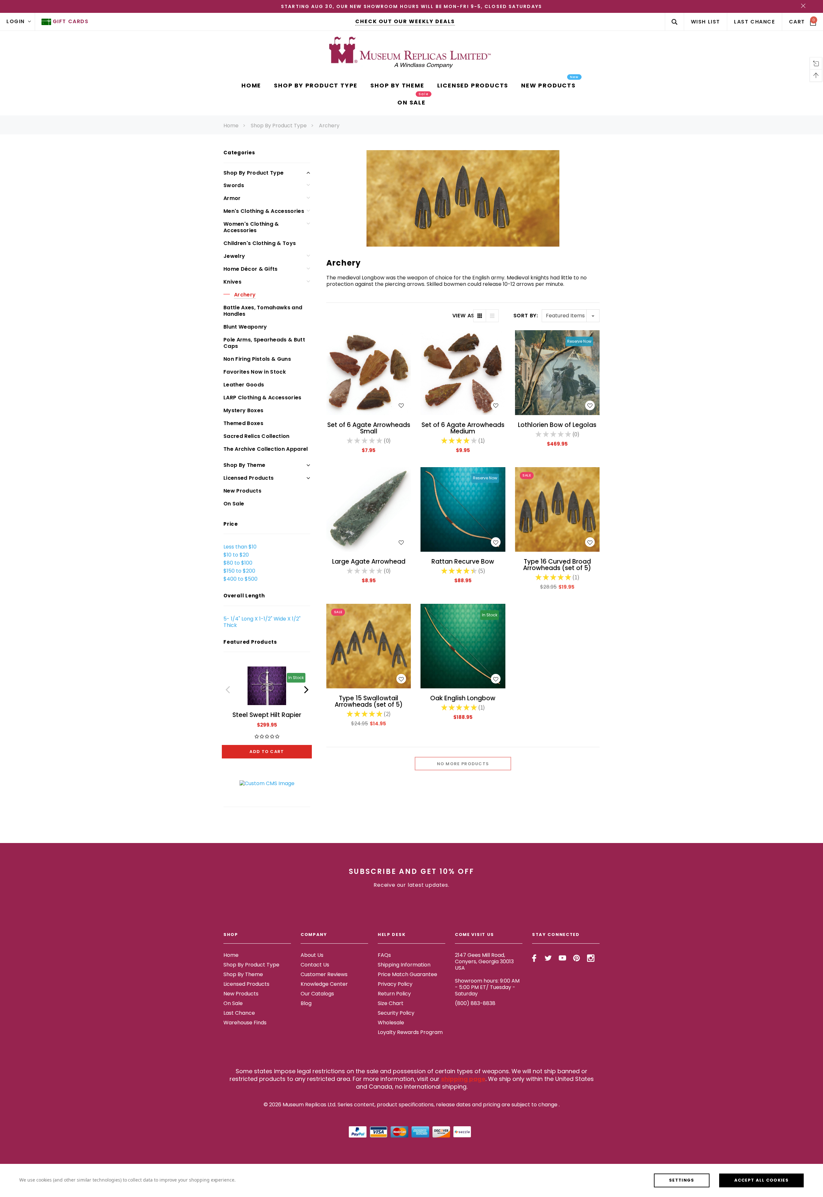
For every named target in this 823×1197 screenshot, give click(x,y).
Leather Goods (243, 384)
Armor (232, 198)
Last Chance (239, 1013)
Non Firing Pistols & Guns (257, 359)
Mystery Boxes (243, 410)
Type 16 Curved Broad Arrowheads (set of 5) (557, 564)
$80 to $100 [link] (237, 563)
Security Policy (396, 1013)
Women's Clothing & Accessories (251, 227)
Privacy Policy (395, 984)
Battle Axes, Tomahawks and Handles (262, 311)
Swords (233, 185)
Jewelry (234, 256)
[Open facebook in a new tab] (534, 958)
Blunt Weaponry (245, 327)
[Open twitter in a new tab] (548, 958)
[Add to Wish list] (401, 405)
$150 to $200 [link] (239, 571)
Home (231, 125)
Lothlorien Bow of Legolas (557, 425)
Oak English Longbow (462, 698)
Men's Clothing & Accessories (263, 211)
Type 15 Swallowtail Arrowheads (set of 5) (369, 701)
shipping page (463, 1079)
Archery (329, 125)
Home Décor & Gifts (250, 269)
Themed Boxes (243, 423)
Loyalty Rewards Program (410, 1032)
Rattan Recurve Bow (462, 561)
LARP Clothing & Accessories (262, 397)
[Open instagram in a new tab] (591, 958)
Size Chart (390, 1003)
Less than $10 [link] (240, 546)
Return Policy (394, 993)
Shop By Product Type (279, 125)
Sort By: (525, 315)
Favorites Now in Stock (254, 372)
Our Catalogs (317, 993)
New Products (242, 490)
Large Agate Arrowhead (368, 561)
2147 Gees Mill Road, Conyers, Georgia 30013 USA (484, 961)
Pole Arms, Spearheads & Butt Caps (264, 343)
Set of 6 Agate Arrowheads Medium (462, 428)
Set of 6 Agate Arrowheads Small (368, 428)
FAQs (384, 955)
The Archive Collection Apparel (265, 449)
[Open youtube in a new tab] (562, 958)
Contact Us (315, 964)
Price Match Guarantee (407, 974)
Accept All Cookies (761, 1180)
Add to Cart (266, 751)
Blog (306, 1003)
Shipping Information (404, 964)
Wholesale (391, 1022)
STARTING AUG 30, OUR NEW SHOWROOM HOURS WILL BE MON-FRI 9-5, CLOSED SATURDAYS (411, 6)
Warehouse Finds (245, 1022)
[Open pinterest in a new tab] (577, 958)
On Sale (233, 503)
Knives (232, 282)
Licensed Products (248, 478)
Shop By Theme (244, 465)
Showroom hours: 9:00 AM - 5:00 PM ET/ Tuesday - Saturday (487, 987)
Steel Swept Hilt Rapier (266, 715)
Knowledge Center (324, 984)
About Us (312, 955)
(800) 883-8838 (475, 1003)
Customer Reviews (324, 974)
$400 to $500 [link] (240, 579)
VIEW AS (462, 316)
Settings (681, 1180)
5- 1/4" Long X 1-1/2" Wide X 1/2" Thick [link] (262, 622)
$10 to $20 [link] (236, 554)
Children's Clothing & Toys (259, 243)
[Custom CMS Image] (267, 783)
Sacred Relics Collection (256, 436)
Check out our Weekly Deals (405, 21)
